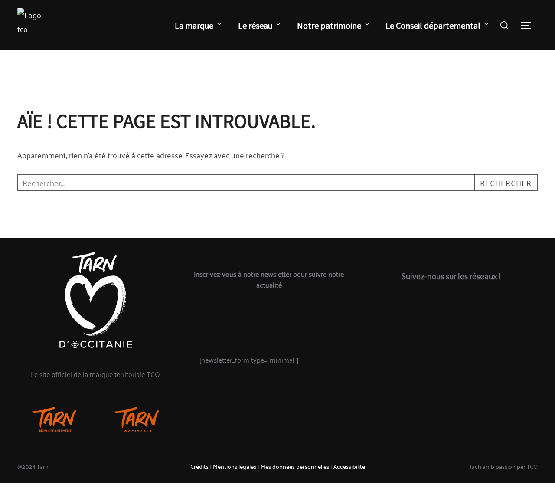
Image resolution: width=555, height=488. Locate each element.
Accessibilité (349, 466)
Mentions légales (234, 466)
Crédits (199, 466)
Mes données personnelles (295, 466)
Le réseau (255, 25)
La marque (194, 25)
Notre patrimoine (329, 25)
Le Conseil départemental (432, 25)
